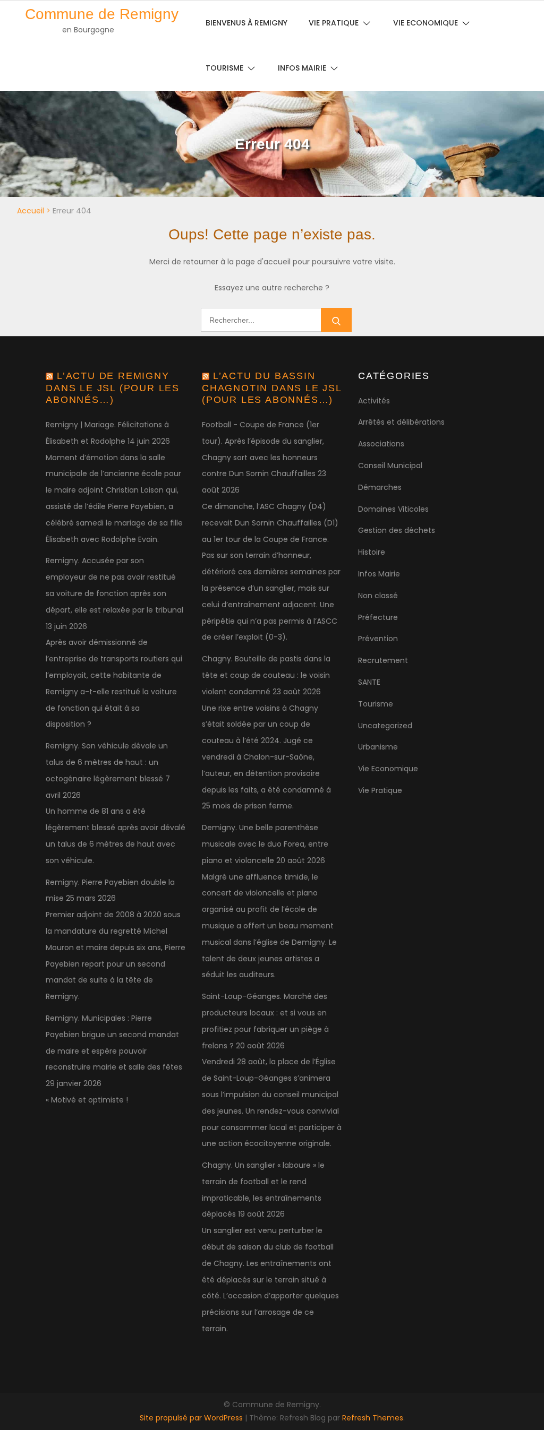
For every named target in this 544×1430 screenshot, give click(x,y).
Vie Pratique (380, 790)
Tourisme (224, 68)
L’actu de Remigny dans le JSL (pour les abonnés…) (113, 388)
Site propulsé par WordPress (192, 1417)
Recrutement (383, 660)
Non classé (378, 595)
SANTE (369, 682)
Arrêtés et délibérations (401, 422)
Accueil (30, 210)
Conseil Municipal (390, 465)
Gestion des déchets (396, 530)
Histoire (371, 552)
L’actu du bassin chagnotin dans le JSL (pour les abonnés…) (272, 388)
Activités (374, 400)
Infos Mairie (302, 68)
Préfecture (378, 617)
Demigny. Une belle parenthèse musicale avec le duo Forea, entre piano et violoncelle (265, 844)
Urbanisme (378, 747)
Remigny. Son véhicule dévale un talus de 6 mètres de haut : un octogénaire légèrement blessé (107, 762)
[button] (521, 15)
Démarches (380, 487)
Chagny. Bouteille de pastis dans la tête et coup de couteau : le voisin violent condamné (266, 675)
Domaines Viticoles (393, 509)
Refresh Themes (372, 1417)
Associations (381, 443)
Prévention (378, 638)
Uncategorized (385, 725)
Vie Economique (388, 768)
